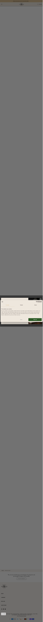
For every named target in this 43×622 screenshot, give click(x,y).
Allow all (35, 319)
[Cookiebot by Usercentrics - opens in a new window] (37, 302)
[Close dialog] (40, 299)
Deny (21, 319)
